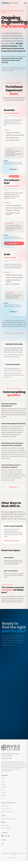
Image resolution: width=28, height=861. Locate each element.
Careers (3, 792)
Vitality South (5, 806)
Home (3, 778)
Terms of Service (6, 828)
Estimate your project (11, 541)
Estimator (4, 787)
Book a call (13, 169)
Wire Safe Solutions (7, 812)
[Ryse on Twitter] (5, 836)
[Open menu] (25, 3)
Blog (2, 790)
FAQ (2, 798)
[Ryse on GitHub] (8, 836)
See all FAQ (13, 487)
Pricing (3, 784)
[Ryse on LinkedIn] (2, 836)
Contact (3, 795)
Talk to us (13, 311)
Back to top (13, 858)
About (3, 781)
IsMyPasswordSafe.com (8, 819)
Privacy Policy (5, 825)
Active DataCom (6, 809)
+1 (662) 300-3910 (6, 758)
